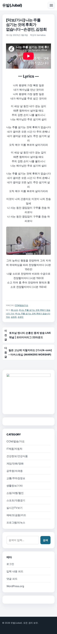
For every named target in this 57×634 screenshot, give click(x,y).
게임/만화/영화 (15, 463)
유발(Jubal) (12, 5)
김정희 (14, 317)
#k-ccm (14, 310)
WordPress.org (15, 586)
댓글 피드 (11, 578)
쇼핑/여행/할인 (15, 493)
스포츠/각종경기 (15, 500)
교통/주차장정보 (15, 478)
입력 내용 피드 (14, 571)
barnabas (41, 35)
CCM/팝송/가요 (21, 305)
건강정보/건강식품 (17, 456)
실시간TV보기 (14, 507)
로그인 (10, 564)
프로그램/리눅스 (15, 522)
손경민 (20, 317)
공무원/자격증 (14, 470)
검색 (45, 540)
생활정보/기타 (14, 485)
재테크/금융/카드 (16, 515)
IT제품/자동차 (14, 448)
